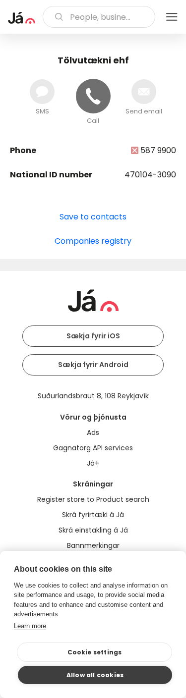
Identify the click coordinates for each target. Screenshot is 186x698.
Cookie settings (94, 652)
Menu (171, 17)
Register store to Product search (93, 499)
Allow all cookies (95, 675)
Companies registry (93, 241)
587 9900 (158, 150)
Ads (93, 432)
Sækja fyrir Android (93, 365)
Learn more (30, 626)
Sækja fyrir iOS (93, 336)
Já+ (93, 463)
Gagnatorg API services (93, 448)
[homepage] (21, 18)
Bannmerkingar (93, 545)
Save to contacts (93, 216)
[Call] (93, 96)
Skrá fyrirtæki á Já (93, 515)
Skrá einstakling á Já (93, 530)
